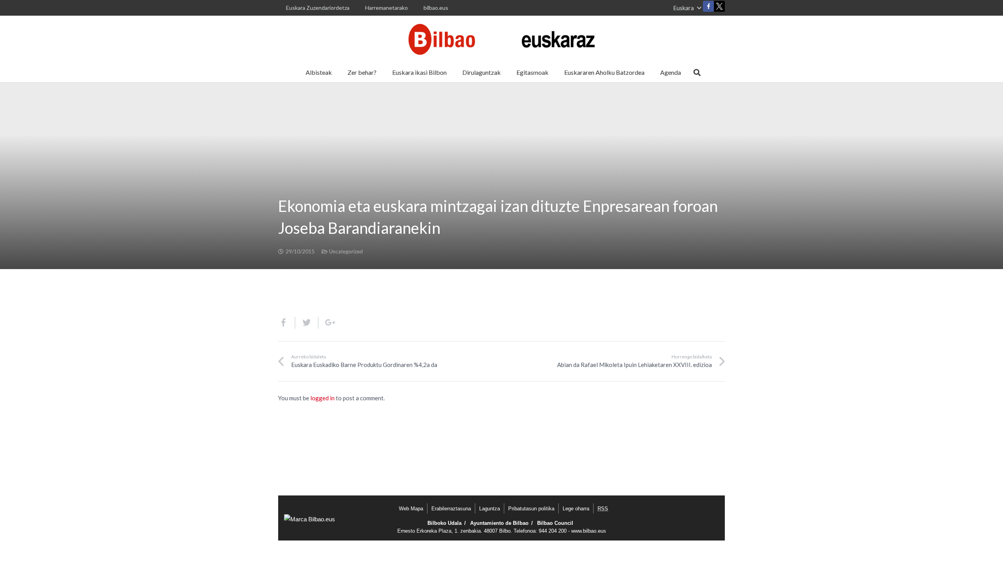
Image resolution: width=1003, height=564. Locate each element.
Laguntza (489, 509)
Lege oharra (576, 509)
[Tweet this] (307, 323)
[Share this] (286, 323)
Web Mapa (411, 509)
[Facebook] (708, 6)
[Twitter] (719, 8)
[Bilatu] (697, 72)
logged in (322, 397)
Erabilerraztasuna (451, 509)
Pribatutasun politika (531, 509)
